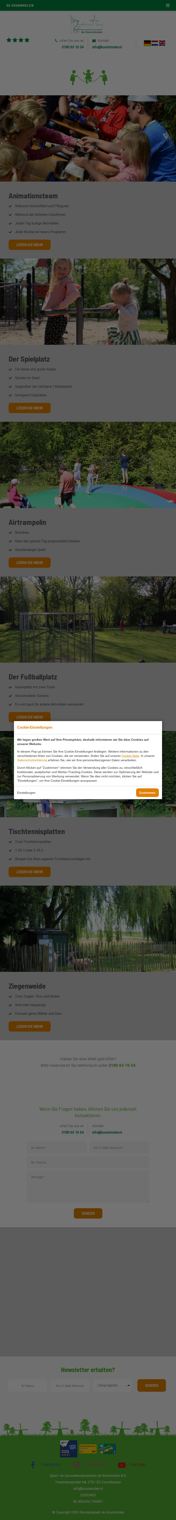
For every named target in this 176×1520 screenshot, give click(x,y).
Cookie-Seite (130, 756)
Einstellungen (26, 792)
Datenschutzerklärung (32, 760)
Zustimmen (147, 792)
